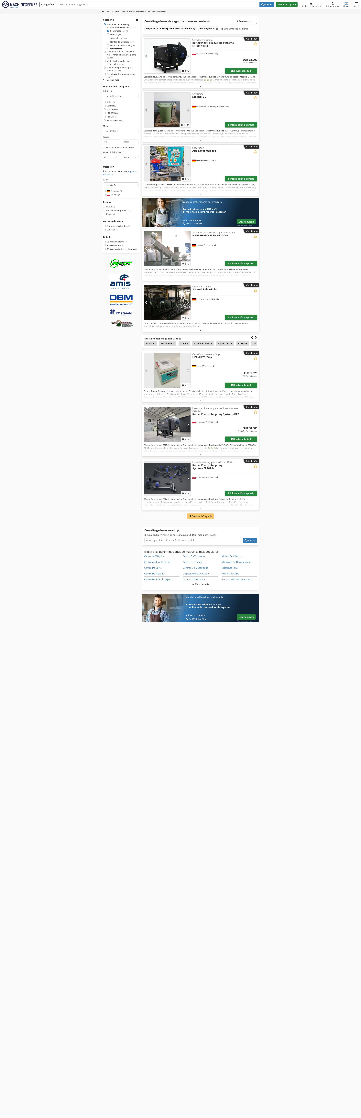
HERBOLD (112, 113)
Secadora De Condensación (236, 579)
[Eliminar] (194, 28)
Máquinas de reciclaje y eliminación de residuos (121, 26)
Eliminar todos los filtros (235, 28)
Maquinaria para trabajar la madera (120, 69)
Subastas (112, 229)
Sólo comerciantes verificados (122, 249)
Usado (110, 214)
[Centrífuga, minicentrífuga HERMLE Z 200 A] (167, 370)
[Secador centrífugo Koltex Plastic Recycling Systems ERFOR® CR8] (167, 56)
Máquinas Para (230, 567)
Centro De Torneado (194, 556)
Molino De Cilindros (232, 556)
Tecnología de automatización (121, 75)
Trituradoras (118, 38)
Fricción (242, 343)
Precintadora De (230, 573)
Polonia (115, 194)
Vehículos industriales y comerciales (118, 63)
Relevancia (244, 21)
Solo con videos (115, 245)
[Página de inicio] (103, 11)
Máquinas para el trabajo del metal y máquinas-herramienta (121, 54)
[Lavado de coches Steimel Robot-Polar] (167, 302)
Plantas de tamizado (122, 42)
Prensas (116, 34)
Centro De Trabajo (192, 562)
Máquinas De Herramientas (236, 562)
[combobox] (121, 184)
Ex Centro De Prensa (194, 579)
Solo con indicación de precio (120, 147)
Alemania (116, 191)
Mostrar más (201, 584)
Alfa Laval (112, 109)
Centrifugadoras (119, 31)
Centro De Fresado (154, 573)
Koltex (111, 102)
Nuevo (110, 206)
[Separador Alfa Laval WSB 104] (167, 163)
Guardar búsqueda (201, 516)
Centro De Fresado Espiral (158, 579)
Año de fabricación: (112, 152)
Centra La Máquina (154, 556)
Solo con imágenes (117, 241)
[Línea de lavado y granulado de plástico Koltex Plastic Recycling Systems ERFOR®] (167, 478)
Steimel (111, 105)
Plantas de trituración (122, 45)
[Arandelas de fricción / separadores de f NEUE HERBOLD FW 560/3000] (167, 248)
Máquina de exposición (118, 210)
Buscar (268, 4)
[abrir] (200, 86)
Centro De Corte (153, 567)
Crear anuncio (246, 221)
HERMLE (112, 116)
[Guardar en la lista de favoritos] (255, 44)
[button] (356, 4)
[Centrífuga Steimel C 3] (167, 109)
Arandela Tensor (203, 343)
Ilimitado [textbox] (110, 184)
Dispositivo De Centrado (196, 573)
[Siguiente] (188, 56)
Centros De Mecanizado (195, 567)
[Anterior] (146, 56)
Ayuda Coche (225, 343)
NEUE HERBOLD (115, 120)
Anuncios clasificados (118, 226)
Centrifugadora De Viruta (157, 562)
